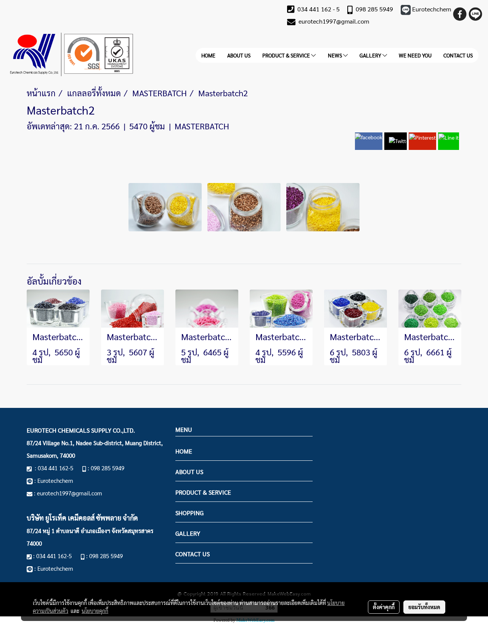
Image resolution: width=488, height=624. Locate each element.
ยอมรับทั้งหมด (424, 606)
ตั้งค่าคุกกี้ (384, 606)
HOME (208, 55)
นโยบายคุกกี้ (95, 610)
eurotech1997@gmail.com (334, 21)
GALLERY (371, 55)
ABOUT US (238, 55)
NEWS (335, 55)
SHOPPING (189, 513)
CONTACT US (458, 55)
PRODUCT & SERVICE (286, 55)
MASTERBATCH (202, 126)
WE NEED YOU (415, 55)
